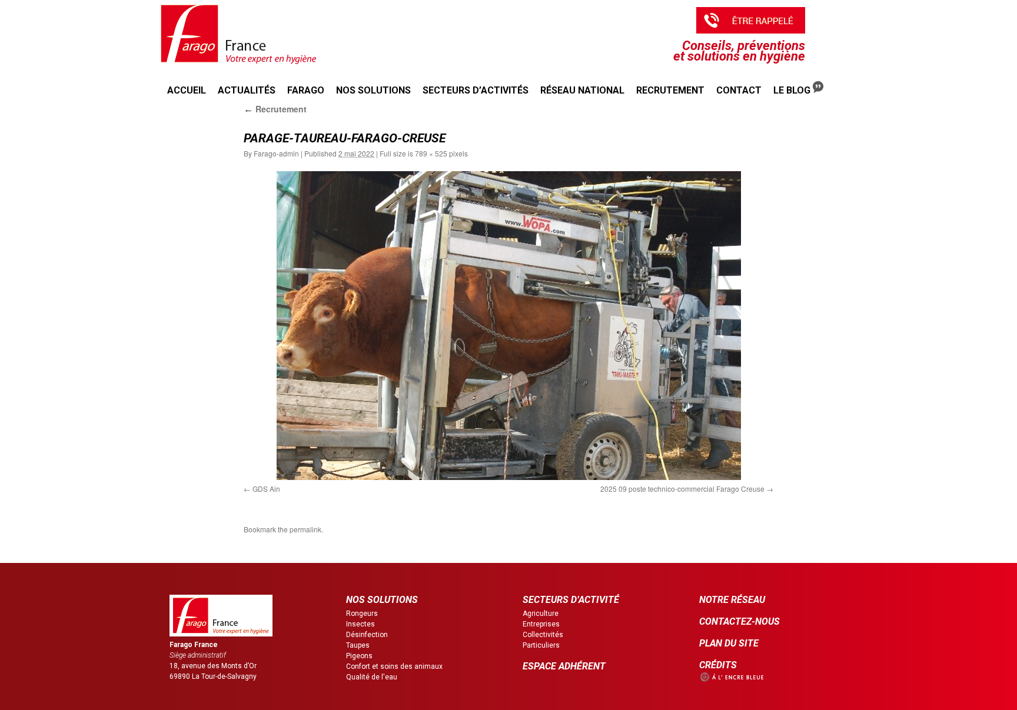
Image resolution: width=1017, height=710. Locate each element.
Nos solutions (373, 90)
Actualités (246, 90)
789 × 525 (431, 153)
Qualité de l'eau (371, 677)
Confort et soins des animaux (394, 666)
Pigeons (359, 656)
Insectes (360, 624)
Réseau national (582, 90)
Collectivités (543, 635)
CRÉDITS (718, 665)
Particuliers (541, 645)
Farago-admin (276, 153)
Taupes (358, 645)
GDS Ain (266, 489)
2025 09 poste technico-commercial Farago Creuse (682, 489)
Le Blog (793, 90)
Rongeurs (362, 613)
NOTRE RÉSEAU (732, 599)
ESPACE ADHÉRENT (564, 666)
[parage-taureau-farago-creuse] (508, 325)
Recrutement (670, 90)
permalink (305, 529)
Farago (305, 90)
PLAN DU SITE (729, 643)
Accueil (186, 90)
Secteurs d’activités (476, 90)
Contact (739, 90)
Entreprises (541, 624)
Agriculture (541, 613)
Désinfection (367, 635)
